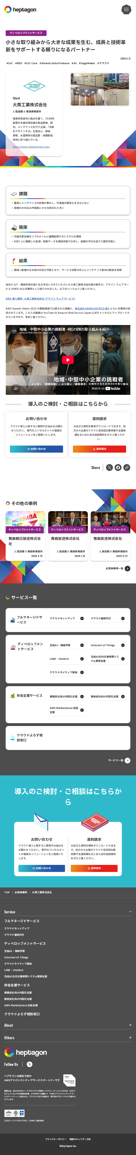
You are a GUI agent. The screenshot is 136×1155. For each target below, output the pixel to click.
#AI (74, 63)
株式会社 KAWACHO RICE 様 (91, 309)
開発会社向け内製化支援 (104, 696)
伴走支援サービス (29, 695)
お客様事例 (21, 892)
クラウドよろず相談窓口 (29, 738)
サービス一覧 (115, 760)
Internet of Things (103, 645)
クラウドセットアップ (62, 618)
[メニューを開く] (126, 9)
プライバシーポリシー (56, 1139)
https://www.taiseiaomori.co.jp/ (31, 147)
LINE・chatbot (59, 659)
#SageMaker (87, 63)
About (8, 1025)
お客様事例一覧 (114, 568)
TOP (7, 892)
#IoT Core (30, 63)
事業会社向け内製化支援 (63, 696)
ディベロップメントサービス (26, 33)
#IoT (9, 63)
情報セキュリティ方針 (80, 1139)
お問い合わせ (38, 449)
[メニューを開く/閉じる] (128, 912)
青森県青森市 (33, 112)
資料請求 (101, 449)
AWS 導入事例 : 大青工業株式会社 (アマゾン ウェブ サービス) (40, 299)
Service (9, 911)
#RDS (18, 63)
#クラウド (103, 63)
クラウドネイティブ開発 (63, 672)
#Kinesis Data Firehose (54, 63)
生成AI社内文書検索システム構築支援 (105, 659)
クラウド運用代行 (101, 618)
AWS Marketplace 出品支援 (64, 710)
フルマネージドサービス (29, 620)
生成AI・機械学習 (60, 645)
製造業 (19, 112)
